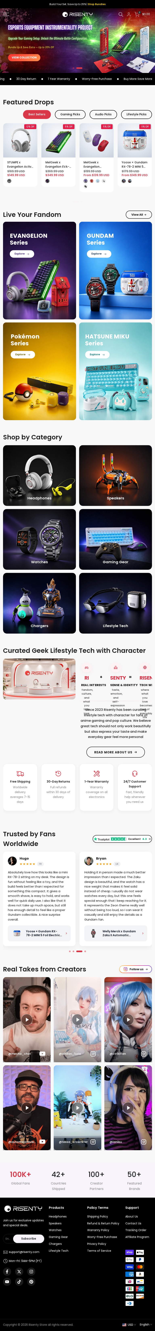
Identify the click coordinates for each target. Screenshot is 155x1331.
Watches (55, 1230)
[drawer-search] (121, 14)
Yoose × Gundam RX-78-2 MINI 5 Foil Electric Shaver (96, 164)
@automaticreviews (22, 1142)
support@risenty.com (24, 1252)
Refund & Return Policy (103, 1223)
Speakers (55, 1223)
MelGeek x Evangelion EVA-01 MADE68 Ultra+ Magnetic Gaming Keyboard (19, 164)
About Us (131, 1216)
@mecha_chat (19, 1054)
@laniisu (116, 1142)
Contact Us (133, 1223)
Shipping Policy (97, 1216)
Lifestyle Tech (58, 1251)
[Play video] (77, 1019)
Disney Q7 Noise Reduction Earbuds (133, 164)
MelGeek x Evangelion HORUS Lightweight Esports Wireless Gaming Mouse (57, 164)
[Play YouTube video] (26, 1019)
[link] (77, 40)
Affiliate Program (137, 1237)
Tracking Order (135, 1230)
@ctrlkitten (118, 1054)
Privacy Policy (96, 1244)
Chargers (55, 1244)
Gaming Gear (58, 1237)
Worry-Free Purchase (102, 1237)
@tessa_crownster (73, 1142)
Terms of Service (99, 1251)
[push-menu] (6, 14)
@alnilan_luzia (70, 1054)
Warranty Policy (98, 1230)
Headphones (58, 1216)
